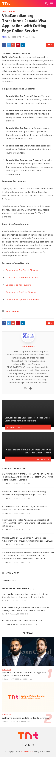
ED (5, 614)
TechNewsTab (27, 751)
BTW (6, 600)
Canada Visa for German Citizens (22, 277)
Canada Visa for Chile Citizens (21, 292)
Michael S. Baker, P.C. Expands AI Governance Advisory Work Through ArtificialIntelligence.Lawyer (27, 539)
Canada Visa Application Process (22, 299)
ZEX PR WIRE (15, 37)
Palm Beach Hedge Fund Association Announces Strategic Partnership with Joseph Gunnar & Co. (25, 609)
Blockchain (6, 669)
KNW (6, 483)
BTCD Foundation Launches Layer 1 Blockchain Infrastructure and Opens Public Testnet (24, 508)
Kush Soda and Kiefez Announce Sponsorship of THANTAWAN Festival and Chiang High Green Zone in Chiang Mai (27, 522)
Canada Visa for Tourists (18, 285)
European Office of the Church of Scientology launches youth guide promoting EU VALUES (24, 493)
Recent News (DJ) (8, 11)
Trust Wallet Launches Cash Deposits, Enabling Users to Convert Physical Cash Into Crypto (25, 596)
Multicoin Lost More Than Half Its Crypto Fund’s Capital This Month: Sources (26, 674)
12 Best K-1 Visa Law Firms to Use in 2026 (22, 620)
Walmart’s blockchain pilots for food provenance (25, 717)
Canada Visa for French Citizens (22, 270)
